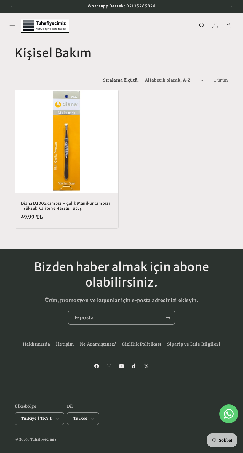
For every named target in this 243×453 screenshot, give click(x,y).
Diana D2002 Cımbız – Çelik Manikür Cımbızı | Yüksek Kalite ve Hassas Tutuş (65, 206)
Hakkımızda (36, 344)
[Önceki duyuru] (11, 6)
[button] (12, 25)
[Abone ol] (168, 318)
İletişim (65, 344)
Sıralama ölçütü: (121, 80)
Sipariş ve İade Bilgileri (193, 344)
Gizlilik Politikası (141, 344)
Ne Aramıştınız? (98, 344)
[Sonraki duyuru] (231, 6)
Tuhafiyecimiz (43, 439)
